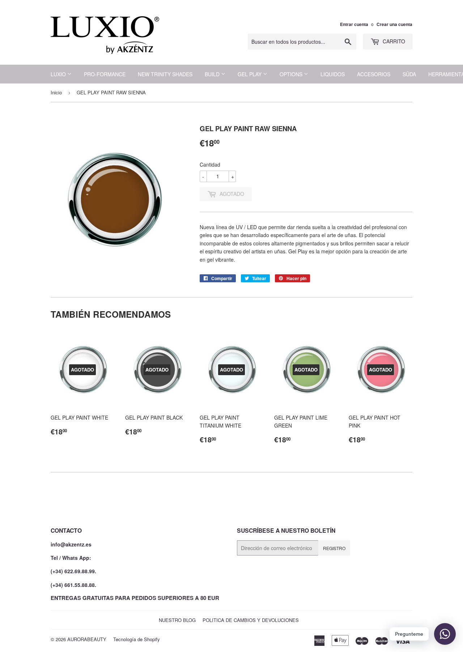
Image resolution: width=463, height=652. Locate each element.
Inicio (56, 92)
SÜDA (409, 74)
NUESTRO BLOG (177, 620)
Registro (334, 548)
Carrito (393, 41)
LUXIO (59, 74)
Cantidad (210, 164)
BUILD (213, 74)
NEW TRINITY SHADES (165, 74)
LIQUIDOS (332, 74)
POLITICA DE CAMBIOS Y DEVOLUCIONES (251, 620)
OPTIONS (292, 74)
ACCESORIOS (373, 74)
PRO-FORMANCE (105, 74)
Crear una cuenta (394, 24)
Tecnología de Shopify (136, 639)
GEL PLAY (250, 74)
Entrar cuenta (354, 24)
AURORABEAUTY (86, 639)
